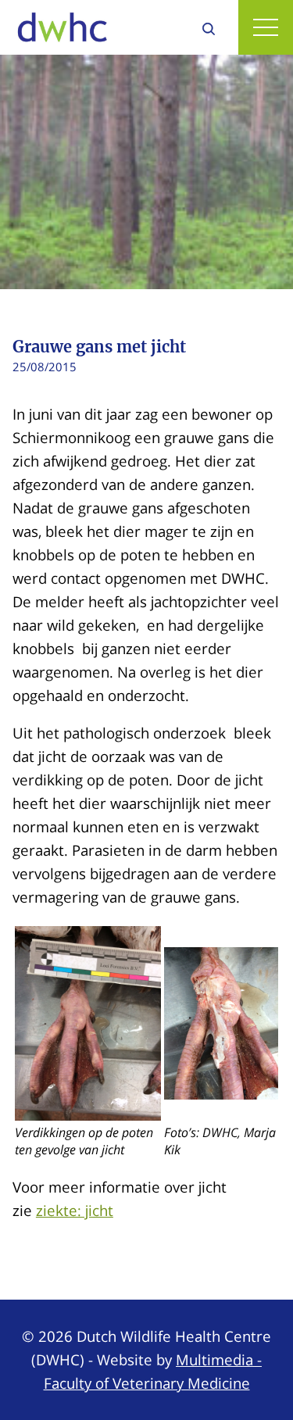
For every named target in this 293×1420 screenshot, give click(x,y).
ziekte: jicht (74, 1210)
